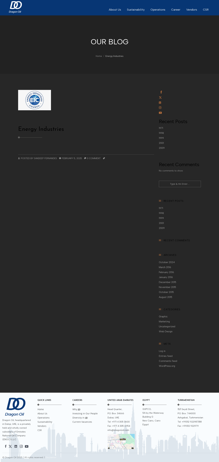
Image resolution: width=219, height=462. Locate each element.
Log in (162, 351)
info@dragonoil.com (118, 430)
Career (175, 9)
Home (99, 56)
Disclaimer (51, 457)
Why (75, 409)
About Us (115, 9)
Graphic (163, 316)
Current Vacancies (82, 421)
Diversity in (78, 417)
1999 (161, 138)
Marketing (164, 321)
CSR (206, 9)
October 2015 (166, 292)
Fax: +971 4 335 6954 (119, 426)
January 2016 (166, 277)
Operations (158, 9)
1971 (161, 128)
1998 (161, 133)
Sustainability (136, 9)
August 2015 (165, 297)
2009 (162, 148)
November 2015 (167, 287)
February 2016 (166, 272)
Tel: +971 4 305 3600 (119, 421)
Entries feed (166, 356)
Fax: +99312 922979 (188, 426)
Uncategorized (167, 326)
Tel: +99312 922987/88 (190, 421)
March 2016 (165, 267)
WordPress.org (167, 366)
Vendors (191, 9)
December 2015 (167, 282)
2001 (161, 143)
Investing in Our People (85, 413)
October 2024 (167, 262)
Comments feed (168, 361)
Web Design (166, 331)
